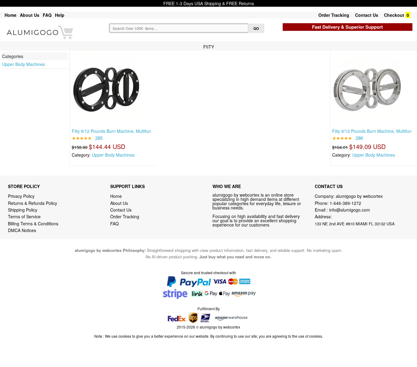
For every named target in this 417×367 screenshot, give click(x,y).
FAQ (47, 15)
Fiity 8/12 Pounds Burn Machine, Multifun (111, 131)
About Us (29, 15)
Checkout (394, 15)
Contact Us (366, 15)
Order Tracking (333, 15)
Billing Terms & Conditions (33, 223)
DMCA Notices (22, 230)
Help (59, 15)
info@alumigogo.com (349, 210)
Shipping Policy (23, 210)
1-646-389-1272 (345, 203)
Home (10, 15)
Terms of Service (24, 216)
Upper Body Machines (23, 64)
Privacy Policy (21, 196)
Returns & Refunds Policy (32, 203)
